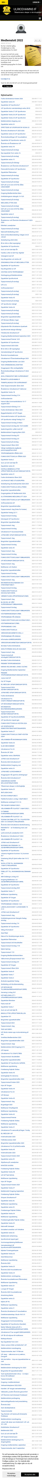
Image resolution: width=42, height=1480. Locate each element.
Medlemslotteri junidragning (10, 1398)
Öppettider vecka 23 (7, 1286)
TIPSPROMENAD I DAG (8, 626)
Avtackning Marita (7, 1295)
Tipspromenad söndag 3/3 (10, 962)
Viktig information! (7, 930)
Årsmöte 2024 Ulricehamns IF (11, 762)
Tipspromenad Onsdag (9, 516)
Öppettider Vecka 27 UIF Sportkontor (13, 111)
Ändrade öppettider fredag (10, 981)
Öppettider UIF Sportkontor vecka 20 (13, 140)
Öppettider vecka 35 (7, 1207)
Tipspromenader (6, 1379)
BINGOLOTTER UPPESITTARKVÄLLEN (13, 1013)
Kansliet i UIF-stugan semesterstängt (13, 1388)
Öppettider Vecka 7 (7, 974)
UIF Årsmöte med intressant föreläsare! (14, 1395)
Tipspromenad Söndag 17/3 (10, 946)
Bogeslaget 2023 (6, 1105)
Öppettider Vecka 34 (8, 1213)
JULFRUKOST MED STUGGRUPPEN (12, 480)
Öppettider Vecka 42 (8, 1114)
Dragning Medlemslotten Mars (11, 193)
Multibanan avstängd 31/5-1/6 (11, 802)
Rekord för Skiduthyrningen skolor (12, 936)
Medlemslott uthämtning (9, 1236)
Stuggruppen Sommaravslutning (12, 1321)
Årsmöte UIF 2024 (7, 752)
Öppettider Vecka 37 (8, 1188)
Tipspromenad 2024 (7, 1023)
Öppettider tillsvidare (8, 1000)
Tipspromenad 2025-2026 (9, 345)
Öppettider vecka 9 (7, 214)
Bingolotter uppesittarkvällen (10, 1020)
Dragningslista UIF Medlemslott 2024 (13, 493)
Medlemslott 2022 (12, 40)
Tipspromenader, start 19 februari (12, 1351)
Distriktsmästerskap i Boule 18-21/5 (13, 1314)
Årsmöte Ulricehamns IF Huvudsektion (14, 1311)
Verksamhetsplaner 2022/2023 (11, 1385)
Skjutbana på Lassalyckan (10, 1162)
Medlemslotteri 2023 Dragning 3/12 (13, 1047)
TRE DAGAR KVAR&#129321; (10, 805)
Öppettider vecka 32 (7, 1233)
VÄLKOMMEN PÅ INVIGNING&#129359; (14, 739)
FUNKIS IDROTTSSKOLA (9, 630)
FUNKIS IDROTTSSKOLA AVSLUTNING (13, 487)
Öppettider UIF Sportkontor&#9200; (13, 717)
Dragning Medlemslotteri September (13, 670)
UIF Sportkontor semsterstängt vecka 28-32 (15, 108)
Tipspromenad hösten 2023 (10, 1082)
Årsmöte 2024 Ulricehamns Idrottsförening (15, 825)
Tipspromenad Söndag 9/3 (10, 435)
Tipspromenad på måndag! (10, 163)
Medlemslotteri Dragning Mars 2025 (13, 432)
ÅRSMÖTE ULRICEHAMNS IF (10, 379)
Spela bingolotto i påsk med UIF (12, 429)
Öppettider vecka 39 (7, 1159)
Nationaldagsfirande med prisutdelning (14, 1401)
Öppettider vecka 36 (7, 1201)
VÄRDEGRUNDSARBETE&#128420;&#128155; (16, 642)
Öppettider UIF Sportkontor (10, 179)
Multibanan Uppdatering (9, 1111)
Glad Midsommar (7, 1257)
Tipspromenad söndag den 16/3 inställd (14, 426)
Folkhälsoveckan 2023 (8, 1140)
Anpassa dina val (8, 1469)
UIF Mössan (5, 1095)
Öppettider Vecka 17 (8, 891)
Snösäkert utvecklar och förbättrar (12, 1229)
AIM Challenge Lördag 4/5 (9, 877)
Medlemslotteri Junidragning (10, 1276)
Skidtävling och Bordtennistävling (12, 984)
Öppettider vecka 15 (7, 159)
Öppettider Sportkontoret (9, 278)
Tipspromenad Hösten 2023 (10, 1156)
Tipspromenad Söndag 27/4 (10, 395)
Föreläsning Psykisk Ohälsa (10, 1069)
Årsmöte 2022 (5, 1404)
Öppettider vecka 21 (7, 1308)
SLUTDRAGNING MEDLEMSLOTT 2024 (14, 496)
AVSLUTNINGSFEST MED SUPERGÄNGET (14, 376)
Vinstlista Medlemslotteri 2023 (11, 1037)
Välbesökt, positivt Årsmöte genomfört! (14, 1392)
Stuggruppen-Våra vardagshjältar (12, 368)
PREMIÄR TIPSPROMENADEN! (11, 663)
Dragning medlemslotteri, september (13, 1445)
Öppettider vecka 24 (7, 124)
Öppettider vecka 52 (7, 466)
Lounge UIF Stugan (7, 1289)
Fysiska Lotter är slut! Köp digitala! (12, 253)
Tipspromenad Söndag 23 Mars (11, 423)
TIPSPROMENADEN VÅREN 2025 (12, 453)
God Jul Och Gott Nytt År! (9, 249)
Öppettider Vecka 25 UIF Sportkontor (13, 118)
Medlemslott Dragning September (12, 1191)
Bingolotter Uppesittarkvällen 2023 (12, 1040)
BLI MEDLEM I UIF (7, 1133)
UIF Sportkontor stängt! (9, 304)
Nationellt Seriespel (7, 1226)
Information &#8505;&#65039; (11, 639)
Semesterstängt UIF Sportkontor (12, 352)
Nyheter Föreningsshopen (9, 1250)
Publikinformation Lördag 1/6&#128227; (14, 799)
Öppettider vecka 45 (7, 548)
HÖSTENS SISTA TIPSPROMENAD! (12, 272)
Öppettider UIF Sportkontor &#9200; (13, 1063)
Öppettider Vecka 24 (8, 1273)
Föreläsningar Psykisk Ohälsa (11, 1210)
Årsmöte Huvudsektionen (9, 355)
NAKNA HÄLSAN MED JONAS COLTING (14, 667)
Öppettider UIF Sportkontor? (10, 105)
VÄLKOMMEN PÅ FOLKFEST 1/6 (11, 816)
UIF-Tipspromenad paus (9, 1437)
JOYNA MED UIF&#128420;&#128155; (13, 535)
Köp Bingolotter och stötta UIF (11, 259)
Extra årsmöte (5, 1364)
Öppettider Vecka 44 (8, 307)
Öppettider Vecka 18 (8, 392)
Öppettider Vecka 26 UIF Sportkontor (13, 114)
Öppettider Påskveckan (9, 172)
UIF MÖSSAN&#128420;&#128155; (12, 560)
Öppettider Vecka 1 (7, 1007)
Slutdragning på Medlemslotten (11, 275)
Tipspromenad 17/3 (7, 952)
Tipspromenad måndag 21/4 (10, 407)
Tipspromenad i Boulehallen (10, 1056)
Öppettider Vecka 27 (8, 731)
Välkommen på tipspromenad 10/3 (12, 958)
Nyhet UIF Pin (5, 1302)
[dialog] (21, 1465)
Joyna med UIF (6, 678)
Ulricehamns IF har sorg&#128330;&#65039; (15, 1332)
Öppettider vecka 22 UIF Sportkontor (13, 134)
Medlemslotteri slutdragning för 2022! (13, 1368)
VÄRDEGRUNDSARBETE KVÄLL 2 (12, 633)
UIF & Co (4, 285)
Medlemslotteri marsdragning (11, 1348)
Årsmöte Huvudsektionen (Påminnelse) (14, 1279)
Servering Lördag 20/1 (8, 992)
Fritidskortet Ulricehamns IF (10, 333)
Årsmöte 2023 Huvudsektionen (11, 1270)
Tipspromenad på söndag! (10, 150)
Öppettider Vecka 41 (8, 1127)
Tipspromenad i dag (8, 525)
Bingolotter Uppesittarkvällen (11, 317)
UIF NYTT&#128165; (7, 1175)
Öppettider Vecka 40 (8, 1149)
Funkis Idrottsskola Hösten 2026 (12, 98)
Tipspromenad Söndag (9, 528)
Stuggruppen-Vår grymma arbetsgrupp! (14, 775)
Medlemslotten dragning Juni (11, 121)
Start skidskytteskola (8, 1408)
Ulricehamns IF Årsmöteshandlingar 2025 (15, 358)
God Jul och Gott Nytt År (9, 1010)
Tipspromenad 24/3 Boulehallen (11, 942)
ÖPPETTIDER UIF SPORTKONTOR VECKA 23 (15, 127)
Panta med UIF (6, 1004)
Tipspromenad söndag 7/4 (10, 923)
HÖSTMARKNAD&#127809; (10, 623)
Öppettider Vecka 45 (8, 297)
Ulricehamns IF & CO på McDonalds (13, 1146)
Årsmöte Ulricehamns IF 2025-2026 (12, 130)
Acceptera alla (30, 1474)
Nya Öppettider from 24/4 (9, 1342)
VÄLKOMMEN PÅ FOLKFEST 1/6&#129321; (15, 808)
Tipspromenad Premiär (8, 1117)
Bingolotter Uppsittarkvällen (10, 522)
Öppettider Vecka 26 (8, 743)
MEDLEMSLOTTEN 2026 (9, 203)
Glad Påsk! (4, 933)
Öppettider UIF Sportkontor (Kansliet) (13, 1324)
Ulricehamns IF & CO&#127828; (11, 1053)
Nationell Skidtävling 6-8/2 (10, 232)
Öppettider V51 (6, 1016)
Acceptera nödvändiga (11, 1474)
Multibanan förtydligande (9, 1108)
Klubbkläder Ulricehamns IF (10, 1427)
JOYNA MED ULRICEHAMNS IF (11, 771)
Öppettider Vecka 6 (7, 978)
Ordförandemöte (6, 398)
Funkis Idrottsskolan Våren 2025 (12, 410)
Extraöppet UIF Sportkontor (10, 519)
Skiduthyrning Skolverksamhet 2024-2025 (15, 484)
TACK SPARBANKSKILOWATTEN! (12, 365)
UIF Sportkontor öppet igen (10, 720)
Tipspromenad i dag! (8, 1044)
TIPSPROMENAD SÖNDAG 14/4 (11, 904)
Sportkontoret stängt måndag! (11, 329)
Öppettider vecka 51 (7, 474)
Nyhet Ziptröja (5, 949)
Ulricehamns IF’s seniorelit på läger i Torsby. (15, 1130)
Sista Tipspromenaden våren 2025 (12, 386)
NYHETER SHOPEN (7, 1165)
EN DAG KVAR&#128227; (9, 796)
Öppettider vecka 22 (7, 1298)
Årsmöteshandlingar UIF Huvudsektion (14, 137)
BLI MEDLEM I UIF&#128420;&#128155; (14, 684)
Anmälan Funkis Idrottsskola (10, 646)
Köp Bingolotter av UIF (8, 269)
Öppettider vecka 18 (7, 147)
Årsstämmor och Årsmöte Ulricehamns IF (15, 166)
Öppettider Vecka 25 (8, 1266)
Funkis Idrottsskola (7, 696)
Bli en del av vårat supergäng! (11, 243)
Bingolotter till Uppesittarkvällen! (12, 1371)
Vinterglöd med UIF (7, 256)
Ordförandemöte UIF (8, 503)
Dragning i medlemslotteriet (10, 1382)
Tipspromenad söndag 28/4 (10, 888)
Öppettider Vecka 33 (8, 1223)
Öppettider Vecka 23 (8, 789)
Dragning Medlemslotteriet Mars (12, 955)
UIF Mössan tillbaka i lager (10, 320)
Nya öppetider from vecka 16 (10, 153)
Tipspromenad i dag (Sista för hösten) (14, 509)
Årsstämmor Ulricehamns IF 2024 (12, 836)
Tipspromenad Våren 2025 (10, 445)
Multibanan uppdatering (9, 1066)
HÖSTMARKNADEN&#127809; (11, 614)
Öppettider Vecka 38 (8, 1172)
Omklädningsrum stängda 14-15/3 (12, 196)
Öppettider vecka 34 (7, 102)
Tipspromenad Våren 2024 (10, 968)
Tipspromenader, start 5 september (13, 1448)
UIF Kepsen (5, 1050)
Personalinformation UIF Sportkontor (13, 169)
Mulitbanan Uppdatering (9, 894)
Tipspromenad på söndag (10, 442)
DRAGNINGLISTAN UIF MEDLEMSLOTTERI (15, 262)
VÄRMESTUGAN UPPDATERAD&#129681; (15, 596)
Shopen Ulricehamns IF (8, 1197)
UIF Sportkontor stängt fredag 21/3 (13, 419)
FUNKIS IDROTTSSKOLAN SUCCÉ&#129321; (15, 620)
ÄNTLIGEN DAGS (6, 792)
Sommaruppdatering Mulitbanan (12, 1242)
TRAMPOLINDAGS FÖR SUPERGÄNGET (14, 382)
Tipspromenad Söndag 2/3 (10, 439)
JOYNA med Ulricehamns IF (10, 759)
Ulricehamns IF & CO (8, 749)
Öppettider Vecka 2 (7, 459)
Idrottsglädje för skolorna (9, 1076)
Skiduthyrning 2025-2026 (9, 240)
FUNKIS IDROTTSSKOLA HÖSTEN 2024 (14, 723)
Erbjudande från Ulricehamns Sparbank (14, 326)
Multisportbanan (6, 1338)
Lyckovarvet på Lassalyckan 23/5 (12, 833)
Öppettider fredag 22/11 (9, 512)
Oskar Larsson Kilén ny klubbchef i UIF (14, 1345)
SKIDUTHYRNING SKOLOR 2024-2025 (13, 649)
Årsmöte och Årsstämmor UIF (11, 143)
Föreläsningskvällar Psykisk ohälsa (12, 1220)
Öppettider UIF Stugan (8, 897)
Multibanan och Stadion (9, 567)
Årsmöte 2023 (5, 1263)
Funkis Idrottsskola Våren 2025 (11, 477)
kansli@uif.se (5, 79)
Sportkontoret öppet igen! (9, 1239)
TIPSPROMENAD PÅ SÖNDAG (11, 617)
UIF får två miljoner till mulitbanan (12, 1335)
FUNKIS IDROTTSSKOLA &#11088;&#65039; (15, 500)
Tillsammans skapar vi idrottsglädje (13, 786)
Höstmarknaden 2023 (8, 1137)
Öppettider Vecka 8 (7, 971)
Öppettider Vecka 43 (8, 1098)
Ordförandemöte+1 (7, 288)
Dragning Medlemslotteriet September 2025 (15, 336)
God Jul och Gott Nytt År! (9, 1433)
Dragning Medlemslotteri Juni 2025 (12, 361)
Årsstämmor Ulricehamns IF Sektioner (13, 389)
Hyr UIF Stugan (6, 681)
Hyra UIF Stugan (6, 1085)
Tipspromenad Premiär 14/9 (10, 339)
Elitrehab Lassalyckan (8, 225)
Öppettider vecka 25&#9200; (10, 755)
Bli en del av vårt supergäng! (10, 349)
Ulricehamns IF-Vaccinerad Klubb (12, 532)
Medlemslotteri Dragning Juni (11, 765)
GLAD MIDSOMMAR (7, 746)
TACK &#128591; (6, 1029)
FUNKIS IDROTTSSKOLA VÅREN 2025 (13, 456)
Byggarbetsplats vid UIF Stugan (11, 413)
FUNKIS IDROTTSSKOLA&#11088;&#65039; (15, 557)
